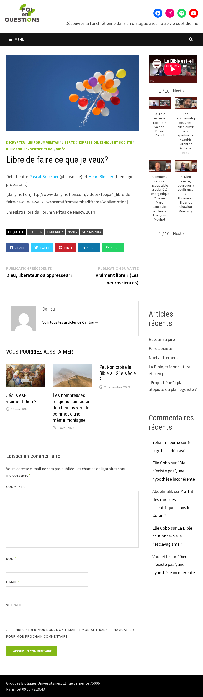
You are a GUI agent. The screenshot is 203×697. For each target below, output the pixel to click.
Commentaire (19, 486)
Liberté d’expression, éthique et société (97, 142)
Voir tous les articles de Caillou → (70, 322)
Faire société (160, 348)
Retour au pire (162, 339)
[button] (178, 90)
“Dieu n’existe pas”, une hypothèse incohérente (173, 471)
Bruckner (55, 232)
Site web (14, 605)
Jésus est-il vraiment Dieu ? (21, 398)
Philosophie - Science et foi (29, 149)
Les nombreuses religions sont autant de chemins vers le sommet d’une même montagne (72, 407)
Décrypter (15, 142)
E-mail (13, 582)
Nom (11, 558)
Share (20, 247)
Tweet (45, 247)
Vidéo (61, 149)
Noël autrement (163, 357)
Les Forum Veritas (43, 142)
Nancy (72, 232)
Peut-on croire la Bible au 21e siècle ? (117, 373)
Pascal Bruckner (44, 176)
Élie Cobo (161, 463)
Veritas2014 (91, 232)
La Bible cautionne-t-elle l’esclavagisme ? (172, 536)
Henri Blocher (100, 176)
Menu (19, 39)
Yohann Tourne (166, 442)
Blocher (35, 232)
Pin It (68, 247)
